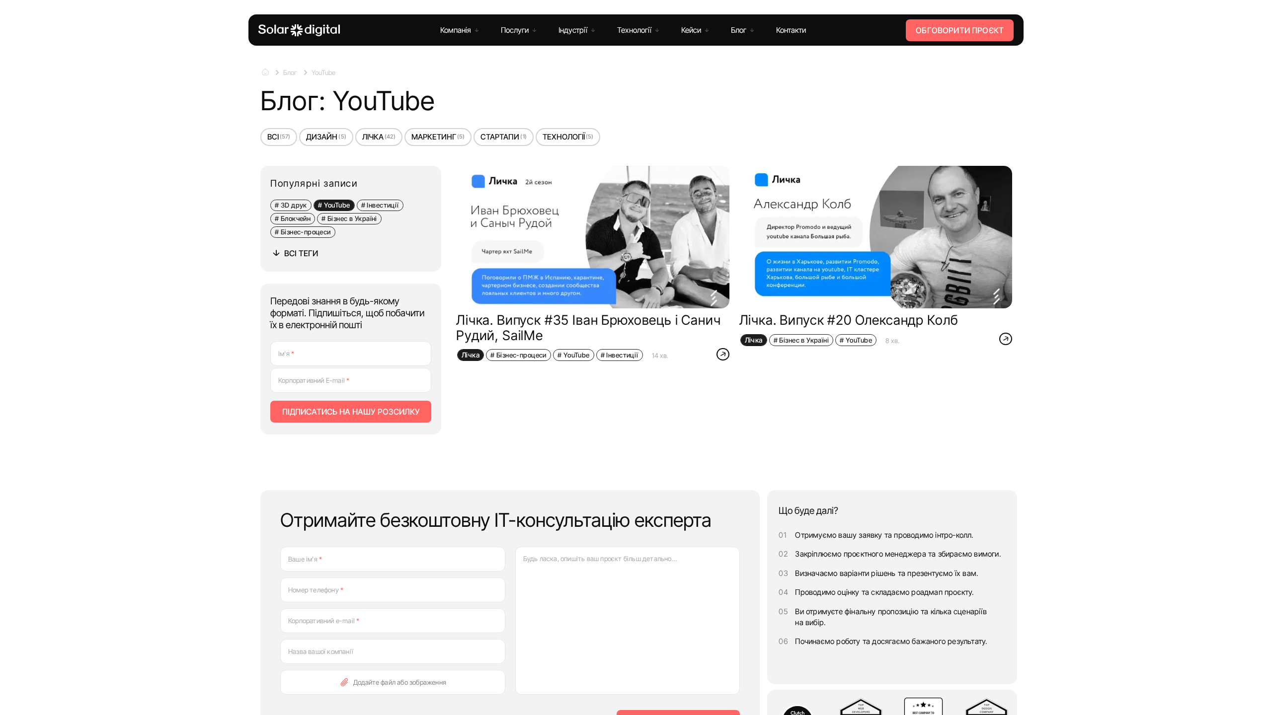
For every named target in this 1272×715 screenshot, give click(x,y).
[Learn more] (722, 354)
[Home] (299, 30)
